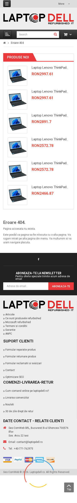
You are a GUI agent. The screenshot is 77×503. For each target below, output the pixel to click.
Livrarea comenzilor (17, 397)
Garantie (10, 329)
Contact (10, 370)
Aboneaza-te (61, 286)
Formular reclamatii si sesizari (23, 363)
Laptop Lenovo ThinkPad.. (50, 68)
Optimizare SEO (14, 376)
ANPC (8, 333)
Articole (10, 314)
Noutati (9, 404)
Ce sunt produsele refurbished (23, 318)
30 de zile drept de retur (19, 411)
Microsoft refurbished (18, 322)
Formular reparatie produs (20, 349)
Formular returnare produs (20, 356)
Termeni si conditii (16, 326)
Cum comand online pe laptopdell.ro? (27, 390)
